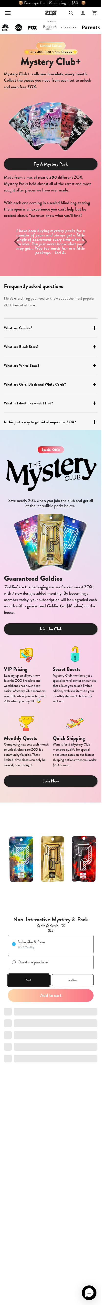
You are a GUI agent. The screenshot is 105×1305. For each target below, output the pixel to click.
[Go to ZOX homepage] (51, 13)
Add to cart (51, 995)
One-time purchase (33, 962)
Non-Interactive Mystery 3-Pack (50, 919)
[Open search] (71, 13)
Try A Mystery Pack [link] (51, 164)
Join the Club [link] (50, 628)
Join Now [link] (51, 781)
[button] (89, 1292)
